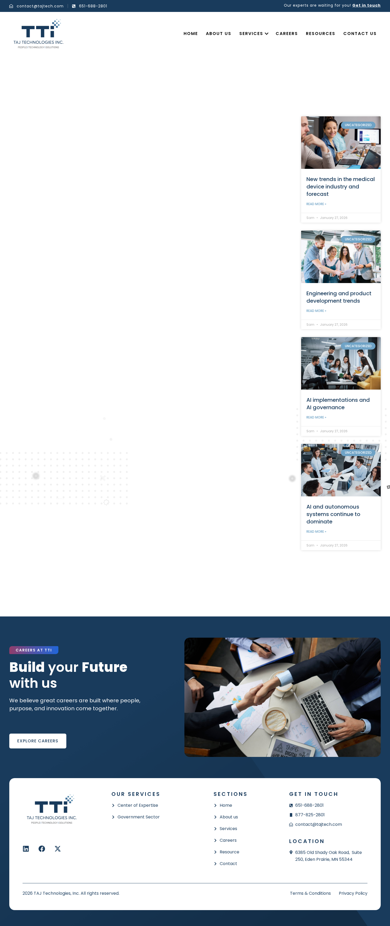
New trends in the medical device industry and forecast (340, 186)
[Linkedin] (26, 848)
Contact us (360, 33)
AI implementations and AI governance (338, 403)
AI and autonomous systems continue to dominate (333, 514)
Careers (287, 33)
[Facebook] (41, 848)
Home (191, 33)
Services (251, 33)
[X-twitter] (57, 848)
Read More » (316, 204)
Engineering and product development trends (338, 297)
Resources (320, 33)
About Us (218, 33)
